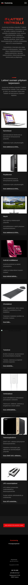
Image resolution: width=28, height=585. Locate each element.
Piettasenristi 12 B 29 (15, 575)
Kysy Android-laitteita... (10, 276)
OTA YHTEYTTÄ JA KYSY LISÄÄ (14, 525)
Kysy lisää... (7, 322)
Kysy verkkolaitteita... (9, 409)
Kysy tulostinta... (8, 366)
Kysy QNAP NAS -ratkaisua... (12, 455)
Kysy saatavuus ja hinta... (11, 147)
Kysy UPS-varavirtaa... (10, 501)
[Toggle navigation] (25, 3)
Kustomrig (8, 3)
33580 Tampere (15, 577)
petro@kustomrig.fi (14, 572)
